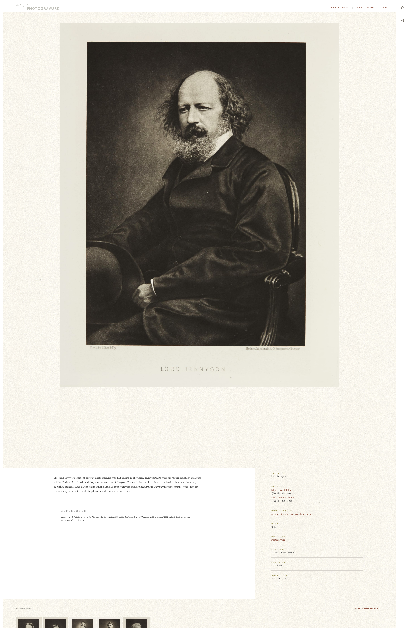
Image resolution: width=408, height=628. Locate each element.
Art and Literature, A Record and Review (292, 514)
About (387, 8)
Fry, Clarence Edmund (282, 497)
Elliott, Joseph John (281, 490)
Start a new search (366, 608)
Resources (365, 8)
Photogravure (278, 540)
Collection (339, 8)
